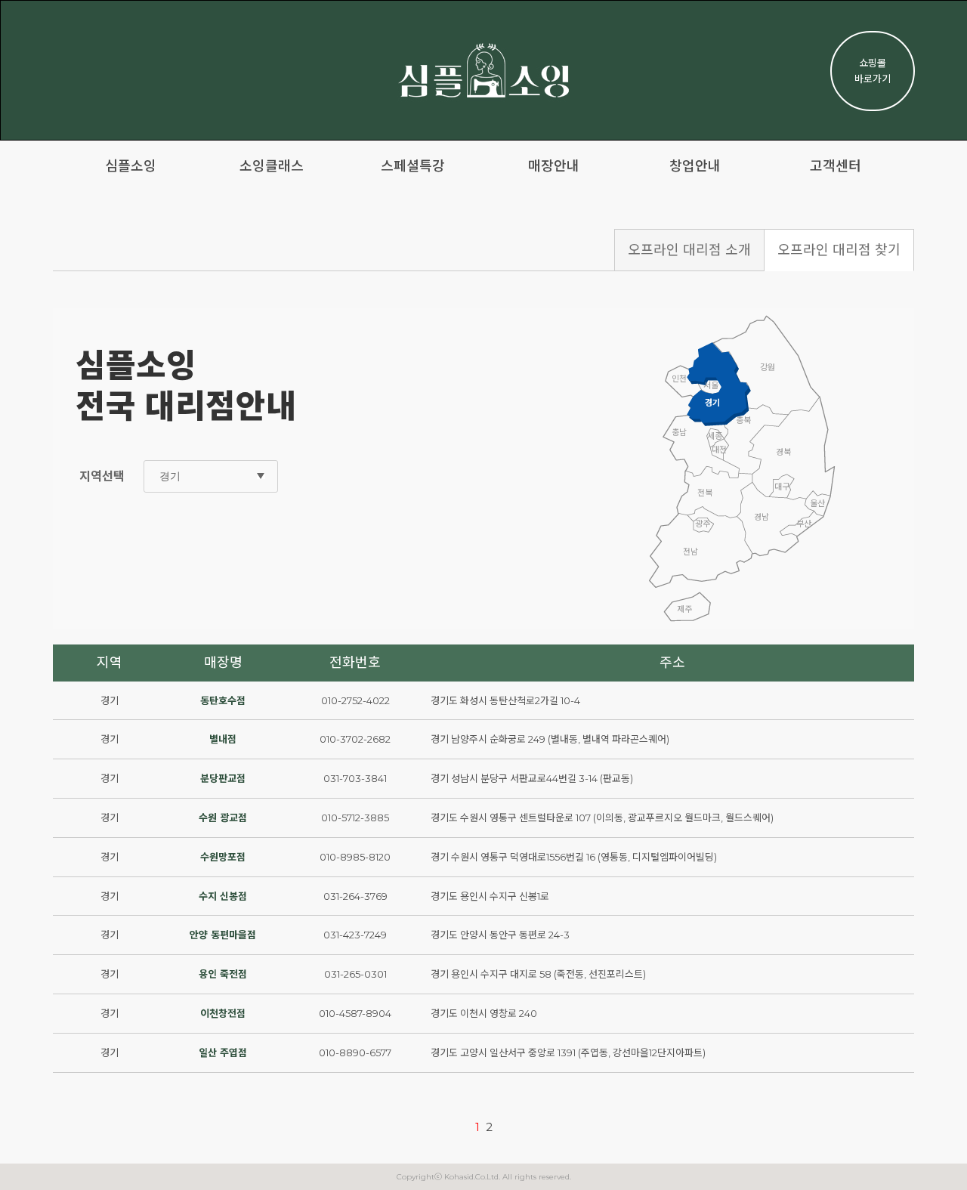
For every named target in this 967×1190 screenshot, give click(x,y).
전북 (704, 492)
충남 (679, 432)
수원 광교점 (223, 817)
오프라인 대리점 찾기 (839, 250)
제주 (684, 609)
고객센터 (835, 166)
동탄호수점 (223, 700)
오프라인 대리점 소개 (689, 250)
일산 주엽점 (223, 1052)
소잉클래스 (271, 166)
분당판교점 (223, 778)
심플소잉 (130, 166)
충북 (743, 420)
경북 (783, 452)
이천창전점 (223, 1013)
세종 (714, 436)
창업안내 (695, 166)
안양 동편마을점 (223, 935)
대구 (781, 486)
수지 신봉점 (223, 896)
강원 (767, 367)
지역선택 (102, 476)
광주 (702, 523)
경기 (712, 402)
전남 (690, 551)
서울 (710, 385)
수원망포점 (223, 857)
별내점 (222, 739)
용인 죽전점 (223, 974)
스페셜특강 (413, 166)
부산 (803, 523)
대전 (719, 449)
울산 (817, 503)
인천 (679, 378)
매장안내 (553, 166)
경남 (761, 517)
